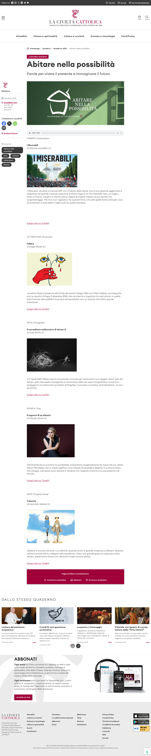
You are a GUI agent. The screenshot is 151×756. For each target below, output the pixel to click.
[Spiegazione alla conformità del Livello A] (141, 728)
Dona (54, 725)
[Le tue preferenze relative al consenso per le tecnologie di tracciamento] (147, 752)
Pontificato (128, 36)
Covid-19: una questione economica (52, 628)
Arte (5, 156)
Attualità (21, 36)
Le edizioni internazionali (62, 718)
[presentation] (73, 646)
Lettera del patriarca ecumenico (13, 628)
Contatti (106, 731)
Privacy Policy (108, 714)
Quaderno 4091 (60, 48)
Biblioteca (81, 714)
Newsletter (82, 725)
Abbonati (56, 721)
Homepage (35, 48)
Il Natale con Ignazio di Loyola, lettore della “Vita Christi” (131, 628)
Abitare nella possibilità (9, 150)
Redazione (6, 91)
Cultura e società (74, 36)
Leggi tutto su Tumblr (38, 223)
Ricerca (80, 721)
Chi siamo (56, 714)
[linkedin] (22, 3)
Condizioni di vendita (111, 725)
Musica (7, 165)
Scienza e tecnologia (103, 36)
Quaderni (46, 48)
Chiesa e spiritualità (45, 36)
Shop (79, 718)
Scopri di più (23, 697)
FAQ (104, 735)
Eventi (29, 728)
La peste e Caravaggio (89, 627)
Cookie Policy (108, 718)
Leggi (34, 642)
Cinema (15, 156)
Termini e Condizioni (110, 721)
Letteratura (8, 160)
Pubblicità (106, 728)
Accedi (105, 738)
